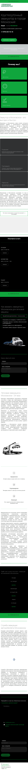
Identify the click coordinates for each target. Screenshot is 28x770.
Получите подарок (9, 40)
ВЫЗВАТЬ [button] (14, 595)
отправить (5, 375)
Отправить (5, 755)
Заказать (5, 264)
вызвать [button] (14, 585)
